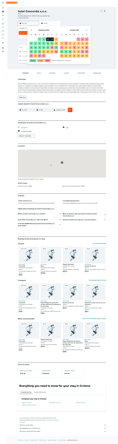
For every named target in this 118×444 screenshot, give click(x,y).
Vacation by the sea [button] (90, 266)
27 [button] (31, 56)
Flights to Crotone (27, 402)
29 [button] (39, 56)
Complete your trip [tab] (26, 392)
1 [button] (39, 39)
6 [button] (31, 43)
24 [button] (48, 52)
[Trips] (3, 43)
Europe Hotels (33, 440)
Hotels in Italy (42, 440)
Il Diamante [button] (22, 266)
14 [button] (35, 47)
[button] (3, 3)
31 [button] (86, 56)
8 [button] (39, 43)
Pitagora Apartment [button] (68, 264)
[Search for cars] (3, 15)
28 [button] (35, 56)
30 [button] (44, 56)
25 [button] (52, 52)
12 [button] (56, 43)
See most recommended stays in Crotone (94, 318)
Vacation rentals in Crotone (29, 405)
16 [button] (43, 47)
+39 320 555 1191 (23, 18)
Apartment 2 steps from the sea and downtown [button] (95, 303)
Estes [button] (42, 266)
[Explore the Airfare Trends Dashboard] (3, 27)
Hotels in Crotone (80, 402)
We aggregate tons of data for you (30, 428)
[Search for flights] (3, 8)
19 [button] (56, 47)
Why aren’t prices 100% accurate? (30, 431)
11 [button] (52, 43)
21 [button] (35, 52)
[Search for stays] (3, 11)
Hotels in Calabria (52, 440)
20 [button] (31, 52)
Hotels (26, 440)
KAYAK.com (20, 440)
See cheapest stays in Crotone (97, 280)
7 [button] (35, 43)
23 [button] (43, 52)
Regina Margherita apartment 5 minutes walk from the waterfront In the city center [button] (51, 304)
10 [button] (48, 43)
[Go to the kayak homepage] (11, 3)
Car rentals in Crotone (55, 402)
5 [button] (56, 39)
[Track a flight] (3, 38)
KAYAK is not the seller (26, 425)
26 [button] (56, 52)
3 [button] (86, 39)
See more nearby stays (99, 243)
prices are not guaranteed (52, 420)
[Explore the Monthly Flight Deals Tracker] (3, 31)
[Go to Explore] (3, 34)
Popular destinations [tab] (40, 392)
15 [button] (39, 47)
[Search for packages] (3, 18)
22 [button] (39, 52)
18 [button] (52, 47)
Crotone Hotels (61, 440)
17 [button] (47, 47)
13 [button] (31, 47)
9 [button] (43, 43)
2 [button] (43, 39)
